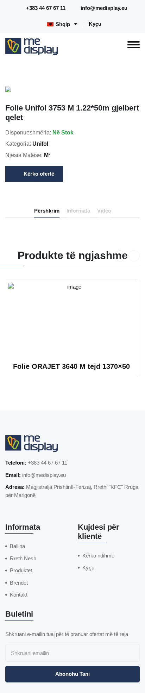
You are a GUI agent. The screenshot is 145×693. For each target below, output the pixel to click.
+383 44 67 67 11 (45, 8)
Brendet (19, 583)
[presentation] (120, 256)
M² (47, 155)
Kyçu (95, 24)
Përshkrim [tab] (46, 211)
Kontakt (18, 595)
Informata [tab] (78, 211)
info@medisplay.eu (104, 8)
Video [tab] (104, 211)
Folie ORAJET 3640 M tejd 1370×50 (71, 366)
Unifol (40, 144)
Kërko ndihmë (98, 556)
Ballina (17, 546)
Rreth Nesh (23, 558)
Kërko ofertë (39, 174)
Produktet (21, 570)
